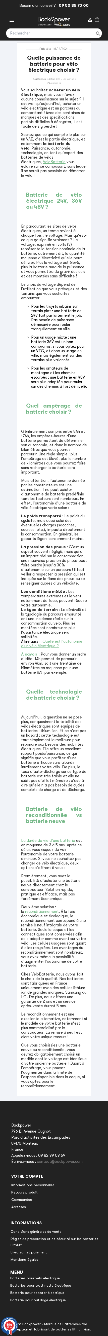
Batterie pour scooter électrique (37, 1293)
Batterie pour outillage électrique (38, 1300)
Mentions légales (24, 1259)
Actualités (54, 79)
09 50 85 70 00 (73, 5)
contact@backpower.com (60, 1161)
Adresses (18, 1207)
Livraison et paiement (29, 1252)
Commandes (21, 1200)
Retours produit (24, 1192)
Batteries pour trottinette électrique (40, 1285)
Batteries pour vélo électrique (35, 1278)
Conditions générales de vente (36, 1232)
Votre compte (27, 1176)
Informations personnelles (33, 1185)
